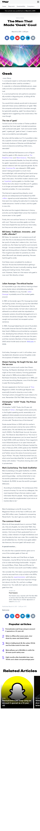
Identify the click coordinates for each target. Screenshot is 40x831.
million (4, 198)
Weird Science (21, 158)
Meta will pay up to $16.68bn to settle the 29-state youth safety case (20, 651)
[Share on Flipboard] (17, 616)
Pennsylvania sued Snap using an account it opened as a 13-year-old (20, 630)
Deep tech (11, 6)
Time (32, 387)
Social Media (20, 18)
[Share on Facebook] (7, 616)
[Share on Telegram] (28, 616)
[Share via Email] (33, 616)
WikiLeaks (30, 341)
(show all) (17, 601)
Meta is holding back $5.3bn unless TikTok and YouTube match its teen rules (20, 644)
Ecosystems (31, 6)
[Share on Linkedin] (22, 616)
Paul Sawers (13, 593)
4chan (12, 410)
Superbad (7, 181)
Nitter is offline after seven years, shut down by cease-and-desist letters (19, 637)
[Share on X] (12, 616)
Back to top (5, 610)
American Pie (10, 168)
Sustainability (21, 6)
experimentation (19, 577)
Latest (4, 6)
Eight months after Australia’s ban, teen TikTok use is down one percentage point (20, 658)
